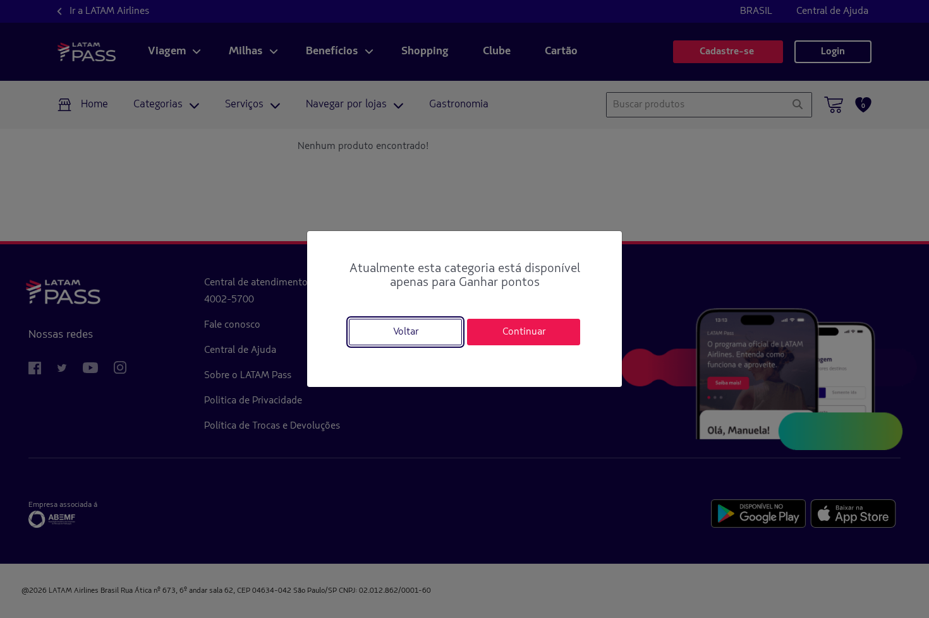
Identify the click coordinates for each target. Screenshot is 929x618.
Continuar (523, 332)
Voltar (405, 332)
